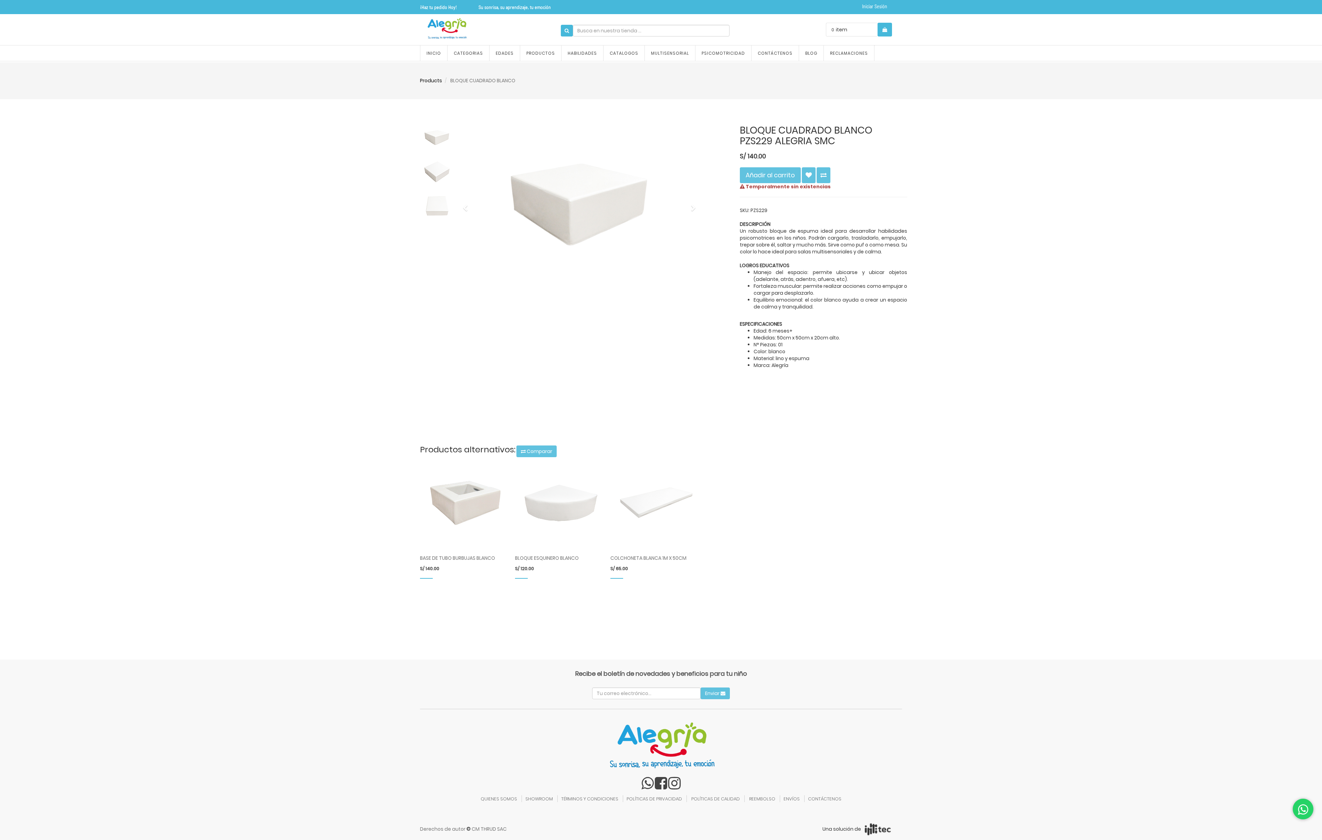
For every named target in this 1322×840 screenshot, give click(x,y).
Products (431, 80)
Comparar (539, 451)
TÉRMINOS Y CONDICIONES (589, 799)
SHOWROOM (539, 799)
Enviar (713, 693)
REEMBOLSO (762, 799)
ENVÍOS (792, 799)
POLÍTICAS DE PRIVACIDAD (654, 799)
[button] (467, 205)
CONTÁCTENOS (824, 799)
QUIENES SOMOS (499, 799)
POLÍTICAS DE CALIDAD (715, 799)
